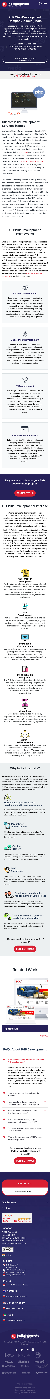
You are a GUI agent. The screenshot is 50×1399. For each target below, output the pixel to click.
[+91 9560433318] (40, 3)
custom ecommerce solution (31, 161)
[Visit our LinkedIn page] (22, 1349)
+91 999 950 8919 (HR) (15, 1272)
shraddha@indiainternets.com (17, 1285)
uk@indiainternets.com (14, 1308)
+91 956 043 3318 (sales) (16, 1270)
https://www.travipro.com (25, 1390)
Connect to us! (25, 949)
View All (44, 1036)
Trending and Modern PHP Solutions (25, 46)
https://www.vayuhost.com (25, 1387)
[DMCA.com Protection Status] (7, 1249)
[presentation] (4, 1036)
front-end (23, 152)
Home (11, 74)
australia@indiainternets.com (17, 1296)
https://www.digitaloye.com (25, 1393)
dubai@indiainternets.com (15, 1320)
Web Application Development (29, 74)
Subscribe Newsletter (25, 1191)
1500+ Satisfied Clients (25, 49)
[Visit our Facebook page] (16, 1349)
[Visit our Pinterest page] (27, 1349)
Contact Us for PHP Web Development (25, 59)
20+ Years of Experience (25, 44)
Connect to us (25, 493)
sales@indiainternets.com (15, 1275)
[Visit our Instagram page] (33, 1349)
